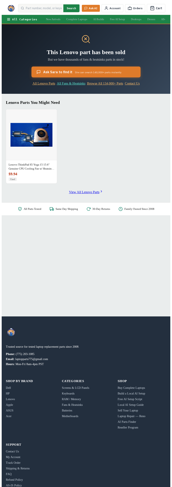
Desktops (136, 19)
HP (8, 393)
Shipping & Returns (18, 468)
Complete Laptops (76, 19)
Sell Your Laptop (128, 410)
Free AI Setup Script (130, 399)
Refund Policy (14, 479)
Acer (9, 416)
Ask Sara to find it (82, 72)
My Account (13, 457)
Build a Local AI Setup (131, 393)
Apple (9, 404)
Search (71, 8)
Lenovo (10, 399)
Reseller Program (128, 427)
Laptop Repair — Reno (131, 416)
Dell (8, 387)
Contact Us (132, 83)
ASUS (9, 410)
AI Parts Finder (127, 421)
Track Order (13, 462)
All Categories (24, 19)
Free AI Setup (117, 19)
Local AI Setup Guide (131, 404)
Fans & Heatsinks (72, 404)
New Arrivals (53, 19)
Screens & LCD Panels (75, 387)
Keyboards (68, 393)
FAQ (9, 474)
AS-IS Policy (14, 485)
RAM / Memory (71, 399)
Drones (151, 19)
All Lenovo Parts (44, 83)
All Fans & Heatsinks (71, 83)
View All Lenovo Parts (84, 192)
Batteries (67, 410)
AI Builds (98, 19)
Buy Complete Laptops (131, 387)
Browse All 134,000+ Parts (105, 83)
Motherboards (70, 416)
